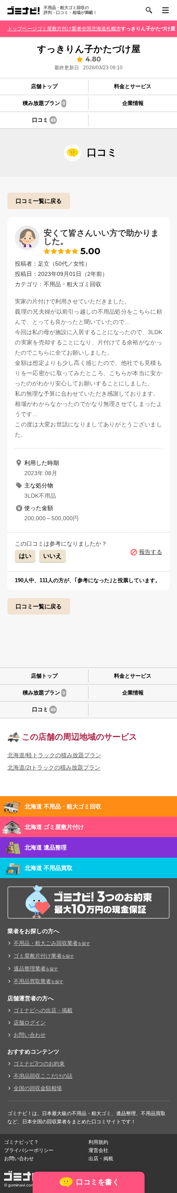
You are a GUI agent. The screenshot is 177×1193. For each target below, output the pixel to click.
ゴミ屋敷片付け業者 (59, 29)
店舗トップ (44, 86)
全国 (86, 29)
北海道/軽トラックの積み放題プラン (54, 755)
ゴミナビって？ (21, 1142)
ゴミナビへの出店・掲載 (43, 1010)
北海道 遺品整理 (46, 847)
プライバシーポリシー (29, 1150)
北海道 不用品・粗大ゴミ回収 (63, 806)
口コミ (44, 120)
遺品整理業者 (36, 968)
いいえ (52, 555)
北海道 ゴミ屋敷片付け (54, 827)
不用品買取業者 (38, 981)
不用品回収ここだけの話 (43, 1076)
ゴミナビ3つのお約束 (39, 1064)
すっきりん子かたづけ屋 (148, 29)
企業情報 (133, 103)
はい (25, 555)
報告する (150, 552)
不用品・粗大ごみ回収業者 (52, 943)
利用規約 (98, 1142)
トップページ (22, 29)
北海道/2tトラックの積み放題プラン (53, 767)
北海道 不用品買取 (48, 868)
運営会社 (98, 1150)
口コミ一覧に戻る (39, 201)
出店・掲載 (100, 1158)
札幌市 (113, 29)
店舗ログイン (30, 1023)
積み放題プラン (44, 103)
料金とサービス (132, 86)
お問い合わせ (30, 1035)
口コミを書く (97, 1182)
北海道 (98, 29)
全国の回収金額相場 (38, 1088)
